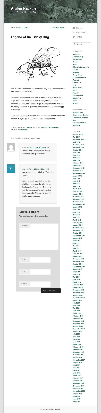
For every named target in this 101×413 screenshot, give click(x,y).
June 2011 (76, 243)
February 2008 (78, 347)
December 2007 (78, 352)
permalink (23, 129)
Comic (75, 62)
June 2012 (76, 212)
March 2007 (77, 375)
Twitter (79, 36)
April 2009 (76, 310)
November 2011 (78, 230)
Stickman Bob (78, 95)
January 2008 (78, 349)
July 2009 (76, 303)
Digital (75, 64)
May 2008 (76, 339)
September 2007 (79, 360)
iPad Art (76, 80)
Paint (74, 90)
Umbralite (76, 125)
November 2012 (78, 199)
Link (74, 85)
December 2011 (78, 227)
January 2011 (78, 256)
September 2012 (79, 204)
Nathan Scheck (54, 409)
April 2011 (76, 248)
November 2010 (78, 261)
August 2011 (77, 238)
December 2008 (78, 321)
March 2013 (77, 189)
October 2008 (78, 326)
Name (23, 259)
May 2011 (76, 246)
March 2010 (77, 282)
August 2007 (77, 362)
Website (24, 283)
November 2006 (78, 386)
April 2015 (76, 142)
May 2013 (76, 183)
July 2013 (76, 178)
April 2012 (76, 217)
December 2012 (78, 196)
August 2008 (77, 331)
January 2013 (78, 194)
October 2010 (78, 264)
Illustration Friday (79, 77)
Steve (24, 169)
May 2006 (76, 401)
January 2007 (78, 380)
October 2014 (78, 150)
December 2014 (78, 144)
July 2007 (76, 365)
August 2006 (77, 393)
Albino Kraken (23, 8)
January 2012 (78, 225)
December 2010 (78, 259)
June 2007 (76, 367)
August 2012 (77, 207)
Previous (55, 27)
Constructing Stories (80, 115)
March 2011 (77, 251)
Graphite (76, 72)
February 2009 (78, 316)
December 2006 (78, 383)
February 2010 (78, 285)
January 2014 (78, 165)
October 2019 (78, 134)
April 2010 (76, 279)
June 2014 (76, 155)
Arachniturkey (78, 56)
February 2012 (78, 222)
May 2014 (76, 157)
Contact (79, 28)
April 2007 (76, 373)
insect (50, 127)
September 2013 (79, 173)
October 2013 (78, 170)
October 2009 (78, 295)
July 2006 (76, 396)
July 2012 (76, 209)
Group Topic (77, 75)
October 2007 (78, 357)
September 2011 (79, 235)
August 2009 (77, 300)
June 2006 (76, 399)
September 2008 (79, 329)
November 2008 (78, 323)
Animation (76, 54)
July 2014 (76, 152)
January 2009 (78, 318)
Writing (75, 103)
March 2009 (77, 313)
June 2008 (76, 336)
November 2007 (78, 354)
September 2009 (79, 298)
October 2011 (78, 233)
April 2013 (76, 186)
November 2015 (78, 139)
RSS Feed (80, 32)
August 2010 (77, 269)
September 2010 (79, 266)
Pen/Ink (30, 127)
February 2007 (78, 378)
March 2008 (77, 344)
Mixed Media (77, 88)
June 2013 (76, 181)
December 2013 (78, 168)
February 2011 (78, 253)
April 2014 (76, 160)
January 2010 (78, 287)
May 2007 (76, 370)
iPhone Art (77, 82)
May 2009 (76, 308)
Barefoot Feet (78, 112)
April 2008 (76, 342)
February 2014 (78, 163)
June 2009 (76, 305)
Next (63, 27)
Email (23, 271)
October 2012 (78, 202)
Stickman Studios (79, 123)
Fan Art (75, 69)
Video (75, 101)
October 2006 (78, 388)
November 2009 (78, 292)
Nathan (56, 127)
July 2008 (76, 334)
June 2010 (76, 274)
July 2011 (76, 240)
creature (44, 127)
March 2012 (77, 220)
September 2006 (79, 391)
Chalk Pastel (77, 59)
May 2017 (76, 137)
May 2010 (76, 277)
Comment (24, 225)
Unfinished (77, 98)
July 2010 (76, 272)
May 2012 (76, 215)
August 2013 (77, 176)
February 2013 (78, 191)
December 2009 (78, 290)
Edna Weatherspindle (81, 67)
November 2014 (78, 147)
